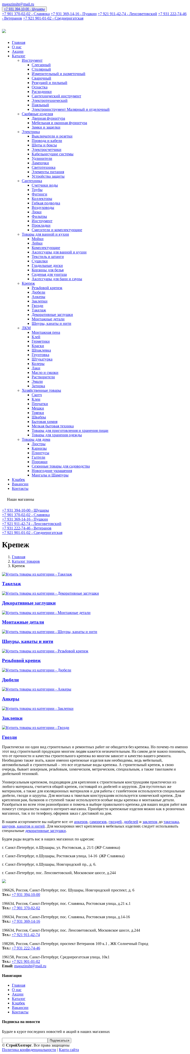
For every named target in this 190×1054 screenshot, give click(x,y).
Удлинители (42, 158)
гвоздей (115, 822)
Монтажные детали (48, 319)
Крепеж (28, 283)
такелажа (171, 822)
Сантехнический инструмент (56, 96)
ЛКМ (26, 328)
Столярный (41, 69)
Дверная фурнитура (48, 118)
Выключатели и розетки (52, 136)
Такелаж (39, 310)
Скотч (37, 395)
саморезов (98, 822)
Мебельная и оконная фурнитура (59, 123)
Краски (38, 346)
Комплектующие (46, 248)
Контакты (20, 488)
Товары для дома (36, 439)
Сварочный (41, 78)
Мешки (38, 408)
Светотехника (43, 167)
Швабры (39, 417)
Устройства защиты (48, 176)
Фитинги (39, 194)
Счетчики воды (45, 185)
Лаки (36, 368)
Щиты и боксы (44, 145)
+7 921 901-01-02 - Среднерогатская (53, 18)
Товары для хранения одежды (57, 435)
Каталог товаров (26, 561)
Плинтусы (40, 453)
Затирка (38, 386)
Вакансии (20, 484)
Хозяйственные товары (41, 390)
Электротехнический (50, 100)
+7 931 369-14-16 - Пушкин (74, 14)
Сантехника (32, 181)
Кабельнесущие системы (52, 154)
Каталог (18, 56)
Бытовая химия (44, 421)
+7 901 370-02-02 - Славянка (26, 14)
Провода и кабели (47, 141)
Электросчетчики (46, 149)
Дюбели (38, 292)
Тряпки (38, 413)
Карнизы (39, 448)
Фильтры (39, 216)
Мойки (38, 239)
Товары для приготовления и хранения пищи (70, 430)
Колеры (38, 363)
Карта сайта (69, 1050)
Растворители (43, 377)
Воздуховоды (43, 207)
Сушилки (40, 261)
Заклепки (40, 301)
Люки (37, 212)
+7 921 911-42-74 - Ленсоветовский (127, 14)
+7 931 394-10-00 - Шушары (24, 9)
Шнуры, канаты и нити (51, 323)
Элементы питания (48, 172)
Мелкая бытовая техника (53, 426)
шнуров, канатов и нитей (23, 826)
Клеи (36, 399)
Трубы (37, 190)
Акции (18, 51)
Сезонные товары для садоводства (61, 466)
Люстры (39, 444)
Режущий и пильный (49, 83)
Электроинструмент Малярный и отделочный (71, 109)
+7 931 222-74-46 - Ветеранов (26, 528)
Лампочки (40, 163)
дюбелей (131, 822)
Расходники (42, 91)
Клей (36, 337)
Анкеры (38, 297)
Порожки (40, 462)
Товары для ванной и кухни (45, 234)
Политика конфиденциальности (29, 1050)
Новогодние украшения (52, 471)
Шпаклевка (41, 350)
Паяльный (40, 105)
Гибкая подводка (46, 203)
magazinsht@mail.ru (18, 4)
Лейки (37, 243)
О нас (17, 47)
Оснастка (40, 87)
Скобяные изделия (37, 114)
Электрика (31, 132)
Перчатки (40, 404)
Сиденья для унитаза (49, 274)
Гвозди (37, 306)
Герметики (41, 341)
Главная (18, 42)
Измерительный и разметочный (58, 74)
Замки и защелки (46, 127)
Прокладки (41, 225)
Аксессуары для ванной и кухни (59, 252)
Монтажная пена (46, 332)
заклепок (150, 822)
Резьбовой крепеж (47, 288)
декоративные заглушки (45, 831)
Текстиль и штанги (48, 256)
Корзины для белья (48, 270)
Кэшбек (18, 479)
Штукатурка (42, 359)
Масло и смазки (45, 372)
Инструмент (32, 60)
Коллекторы (42, 198)
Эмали (37, 381)
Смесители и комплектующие (57, 230)
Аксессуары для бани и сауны (57, 279)
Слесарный (41, 65)
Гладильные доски (47, 265)
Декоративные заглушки (52, 314)
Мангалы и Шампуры (50, 475)
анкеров (81, 822)
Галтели (38, 457)
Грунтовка (40, 355)
